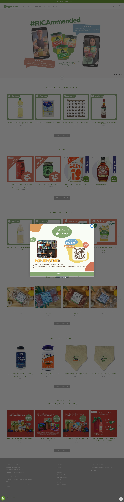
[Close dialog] (92, 226)
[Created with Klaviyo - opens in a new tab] (62, 277)
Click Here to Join (62, 274)
